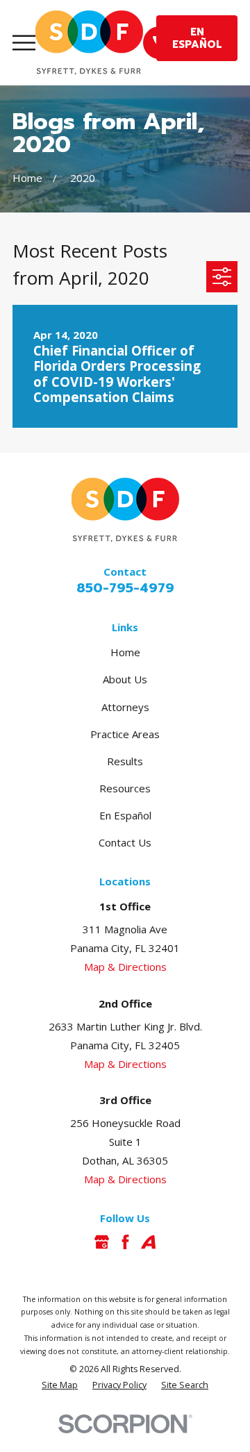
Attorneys (125, 707)
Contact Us (125, 842)
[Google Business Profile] (101, 1242)
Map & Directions (125, 967)
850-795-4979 (125, 588)
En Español (125, 815)
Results (125, 761)
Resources (125, 788)
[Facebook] (125, 1242)
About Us (125, 679)
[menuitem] (60, 1386)
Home (125, 652)
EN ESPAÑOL (197, 38)
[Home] (89, 42)
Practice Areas (125, 734)
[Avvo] (148, 1242)
